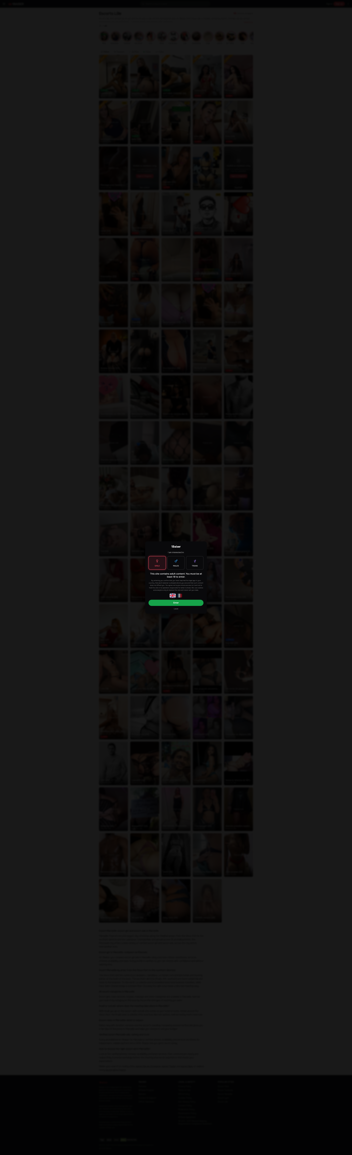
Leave (176, 609)
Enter (176, 603)
